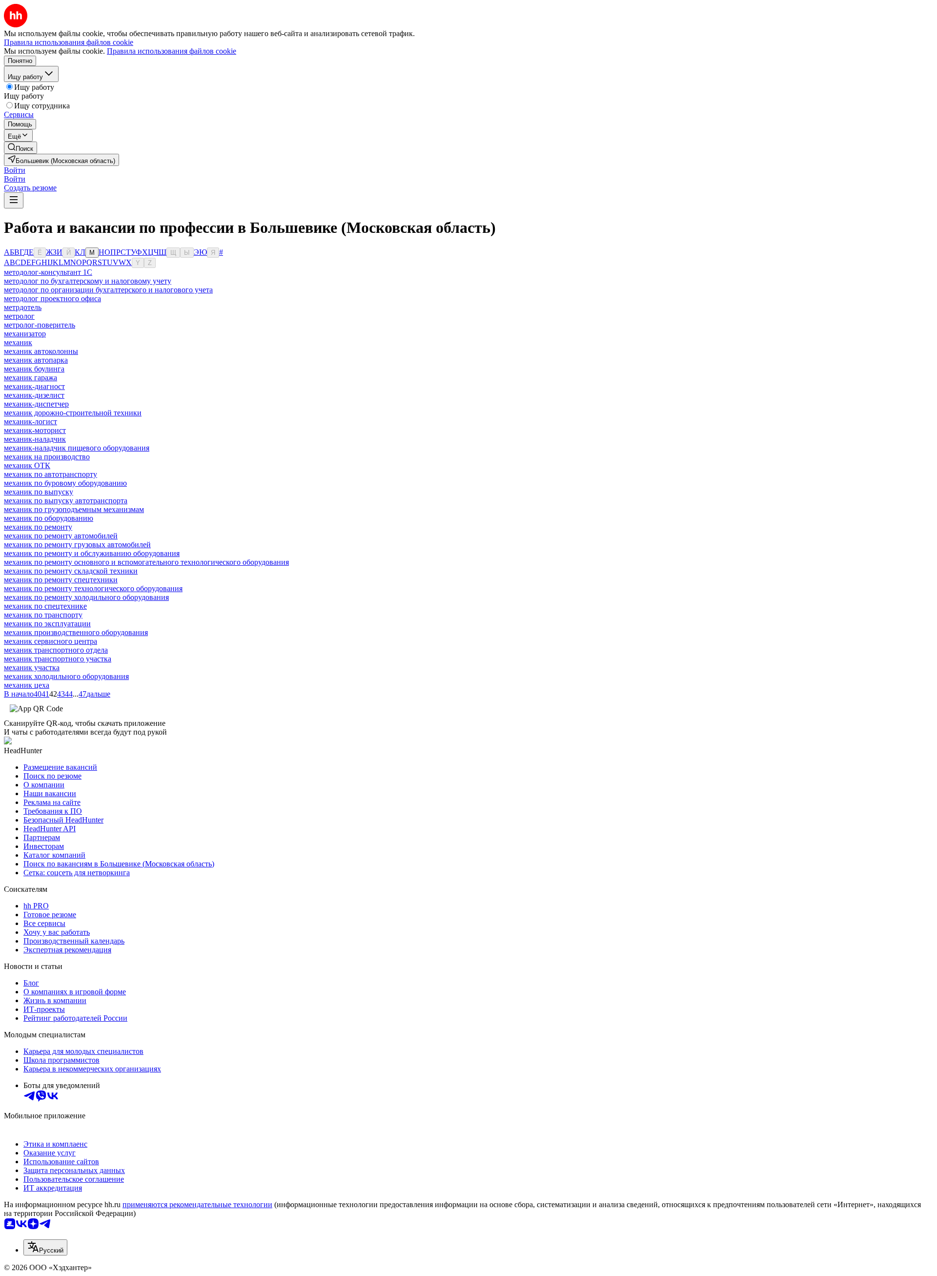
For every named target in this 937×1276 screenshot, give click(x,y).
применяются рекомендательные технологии (197, 1204)
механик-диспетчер (36, 404)
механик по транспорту (43, 615)
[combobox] (45, 1247)
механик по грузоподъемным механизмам (74, 509)
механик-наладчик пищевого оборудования (76, 448)
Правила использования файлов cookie (171, 51)
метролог (19, 316)
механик (18, 342)
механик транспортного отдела (56, 650)
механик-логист (30, 421)
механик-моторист (35, 430)
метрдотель (22, 307)
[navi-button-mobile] (13, 200)
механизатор (25, 333)
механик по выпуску (38, 492)
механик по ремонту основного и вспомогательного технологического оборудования (146, 562)
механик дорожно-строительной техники (73, 413)
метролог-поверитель (39, 325)
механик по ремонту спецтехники (61, 580)
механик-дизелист (34, 395)
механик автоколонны (41, 351)
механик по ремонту (38, 527)
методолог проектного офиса (52, 298)
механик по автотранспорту (50, 474)
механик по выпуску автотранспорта (65, 500)
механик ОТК (27, 465)
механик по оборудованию (48, 518)
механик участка (32, 667)
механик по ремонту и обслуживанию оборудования (92, 553)
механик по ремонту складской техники (71, 571)
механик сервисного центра (50, 641)
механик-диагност (34, 386)
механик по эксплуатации (47, 623)
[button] (14, 170)
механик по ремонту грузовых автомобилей (77, 544)
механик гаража (30, 377)
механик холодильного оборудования (66, 676)
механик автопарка (36, 360)
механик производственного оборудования (76, 632)
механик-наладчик (35, 439)
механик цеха (26, 685)
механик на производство (47, 457)
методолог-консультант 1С (48, 272)
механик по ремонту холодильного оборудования (86, 597)
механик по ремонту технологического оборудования (93, 588)
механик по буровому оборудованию (65, 483)
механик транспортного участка (57, 659)
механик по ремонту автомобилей (61, 536)
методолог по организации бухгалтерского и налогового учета (108, 290)
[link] (20, 148)
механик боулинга (34, 369)
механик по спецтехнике (45, 606)
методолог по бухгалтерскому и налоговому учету (87, 281)
